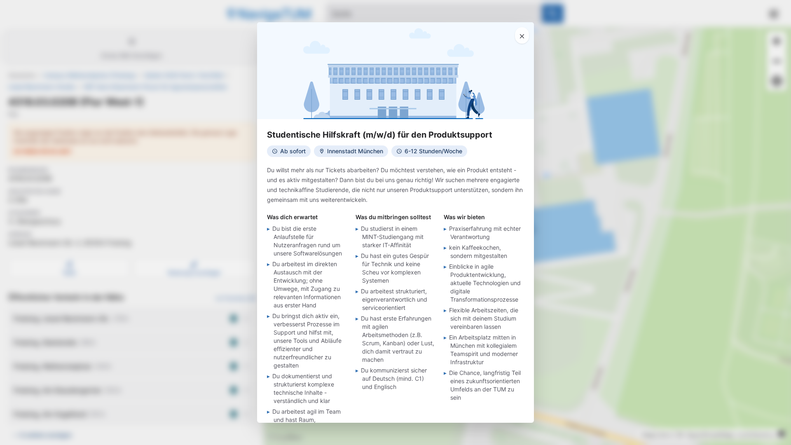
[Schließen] (522, 35)
